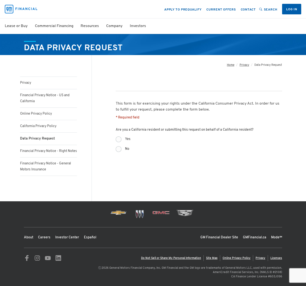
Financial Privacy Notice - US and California (45, 98)
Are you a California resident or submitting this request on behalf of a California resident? (185, 130)
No (127, 149)
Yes (128, 139)
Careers (44, 238)
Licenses (276, 258)
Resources (90, 26)
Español (90, 238)
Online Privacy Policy (36, 114)
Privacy (25, 83)
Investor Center (67, 238)
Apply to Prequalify (183, 10)
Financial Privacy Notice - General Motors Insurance (45, 167)
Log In (291, 9)
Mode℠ (276, 238)
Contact (248, 10)
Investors (138, 26)
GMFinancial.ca (254, 238)
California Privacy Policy (38, 126)
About (28, 238)
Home (230, 65)
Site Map (212, 258)
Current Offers (221, 10)
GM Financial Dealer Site (219, 238)
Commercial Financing (54, 26)
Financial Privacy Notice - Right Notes (48, 151)
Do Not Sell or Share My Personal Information (171, 258)
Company (114, 26)
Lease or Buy (16, 26)
